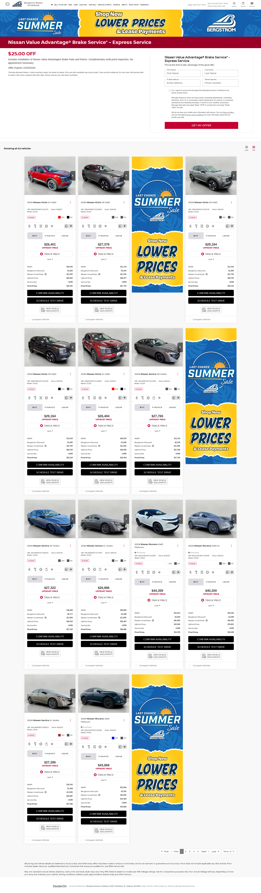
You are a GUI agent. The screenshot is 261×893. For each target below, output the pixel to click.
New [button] (70, 5)
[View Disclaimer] (52, 226)
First (165, 851)
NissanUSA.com (189, 886)
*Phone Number (210, 79)
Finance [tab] (50, 235)
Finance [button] (116, 5)
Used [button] (76, 5)
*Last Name (209, 70)
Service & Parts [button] (104, 5)
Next (205, 851)
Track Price (52, 254)
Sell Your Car (60, 5)
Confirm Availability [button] (50, 293)
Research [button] (144, 5)
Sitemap (178, 886)
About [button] (125, 5)
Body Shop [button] (134, 5)
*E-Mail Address (173, 79)
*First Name (171, 70)
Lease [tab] (65, 235)
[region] (50, 274)
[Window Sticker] (71, 226)
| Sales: (149, 886)
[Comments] (66, 226)
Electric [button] (83, 5)
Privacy (171, 886)
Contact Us (163, 886)
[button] (72, 176)
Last (215, 851)
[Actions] (70, 202)
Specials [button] (92, 5)
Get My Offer (201, 125)
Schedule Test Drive (50, 300)
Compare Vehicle (40, 319)
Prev (175, 851)
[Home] (51, 5)
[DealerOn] (60, 886)
